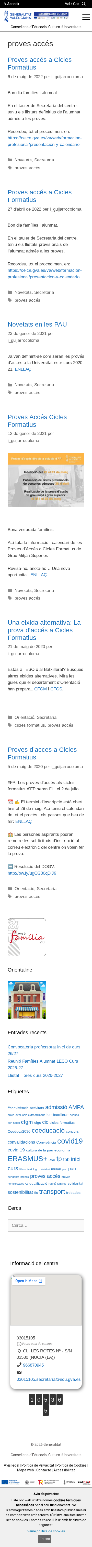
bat (49, 1115)
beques (74, 1114)
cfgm (27, 1122)
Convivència (46, 1142)
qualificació (38, 1183)
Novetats (23, 160)
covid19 (70, 1141)
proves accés (27, 167)
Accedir (13, 4)
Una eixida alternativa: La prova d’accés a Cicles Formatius (44, 630)
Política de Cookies (71, 1465)
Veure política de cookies (46, 1531)
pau (72, 1168)
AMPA (76, 1107)
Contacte (43, 1470)
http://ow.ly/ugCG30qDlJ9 (32, 873)
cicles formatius (30, 725)
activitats (37, 1108)
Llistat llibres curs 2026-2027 (35, 1075)
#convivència (18, 1108)
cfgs (37, 1123)
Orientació (24, 717)
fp (59, 1158)
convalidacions (21, 1142)
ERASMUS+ (27, 1159)
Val (67, 4)
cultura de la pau (39, 1150)
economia (62, 1150)
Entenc (45, 1539)
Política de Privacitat (37, 1465)
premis (24, 1176)
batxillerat (60, 1115)
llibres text (25, 1169)
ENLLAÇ (23, 369)
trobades (73, 1193)
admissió (56, 1107)
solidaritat (75, 1183)
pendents (13, 1176)
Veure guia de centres (37, 1344)
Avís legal (11, 1465)
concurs (72, 1131)
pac (64, 1169)
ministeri (45, 1169)
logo (35, 1169)
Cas (76, 4)
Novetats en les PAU (37, 324)
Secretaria (44, 160)
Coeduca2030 (19, 1131)
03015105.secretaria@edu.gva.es (49, 1379)
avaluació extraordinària (30, 1114)
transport (52, 1191)
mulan (56, 1169)
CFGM (40, 689)
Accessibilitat (64, 1470)
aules (11, 1114)
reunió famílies (57, 1183)
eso (52, 1159)
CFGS (56, 689)
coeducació (48, 1130)
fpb (66, 1159)
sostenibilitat (20, 1192)
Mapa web (25, 1470)
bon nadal (14, 1122)
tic (36, 1193)
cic (45, 1122)
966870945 (33, 1365)
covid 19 (16, 1149)
